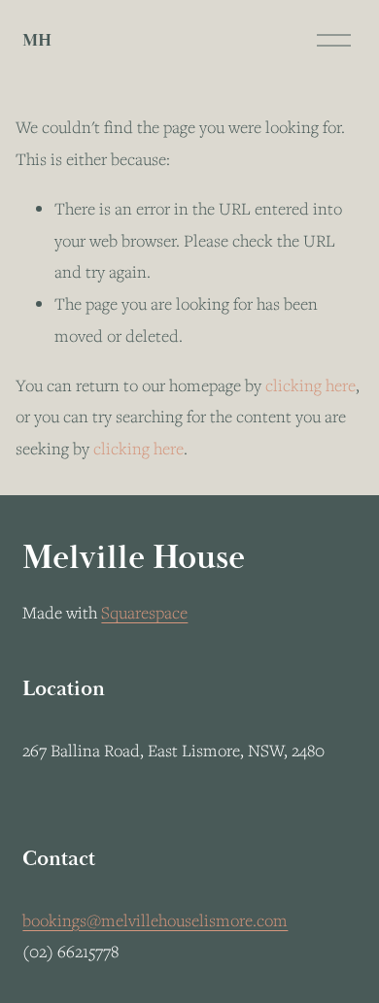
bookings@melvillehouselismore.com (155, 920)
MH (37, 40)
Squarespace (144, 612)
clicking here (310, 385)
